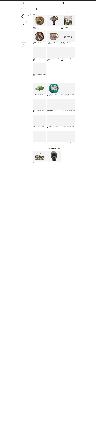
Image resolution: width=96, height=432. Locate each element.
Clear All (39, 14)
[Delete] (37, 14)
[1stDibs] (23, 3)
